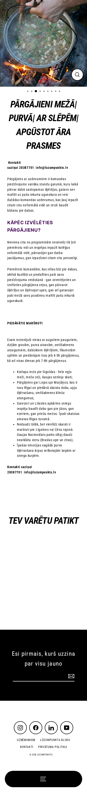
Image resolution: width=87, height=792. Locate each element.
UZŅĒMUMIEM (26, 740)
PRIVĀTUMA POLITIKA (52, 747)
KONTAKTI (26, 747)
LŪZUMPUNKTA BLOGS (55, 740)
